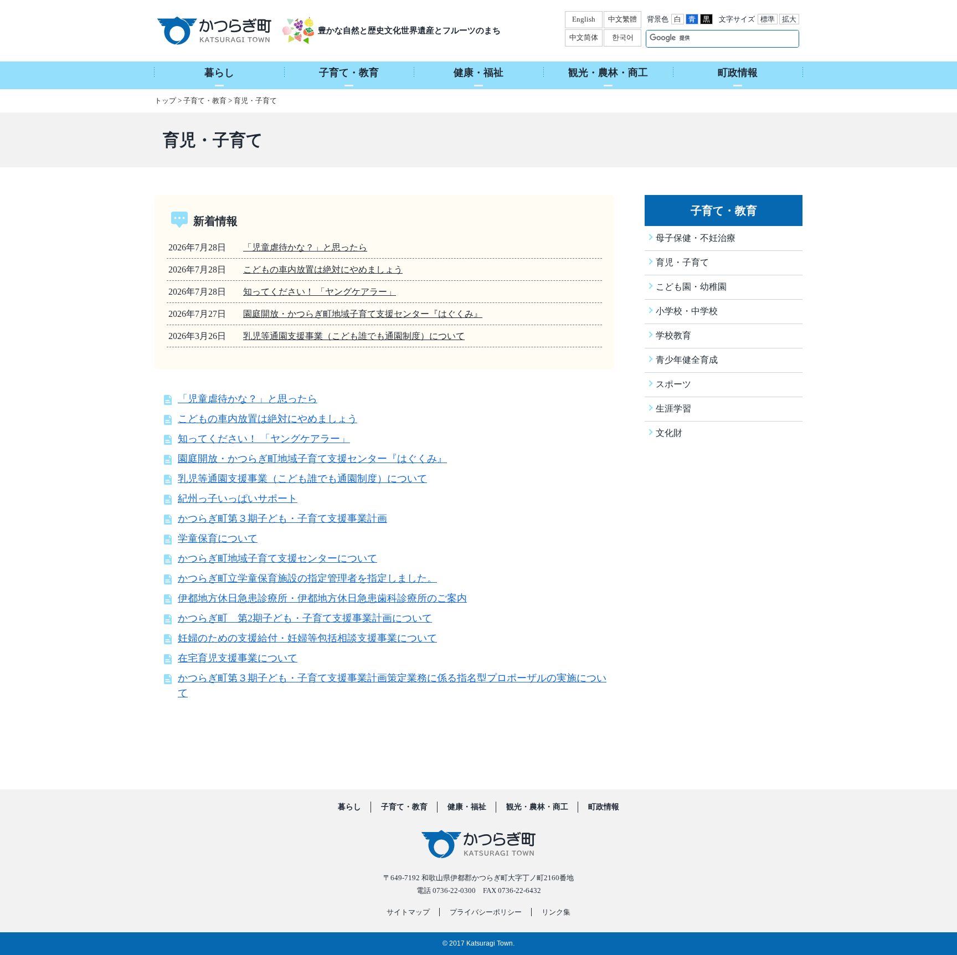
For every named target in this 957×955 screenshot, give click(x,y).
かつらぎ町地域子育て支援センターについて (277, 558)
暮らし (349, 807)
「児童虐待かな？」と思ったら (305, 247)
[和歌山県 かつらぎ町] (228, 30)
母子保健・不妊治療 (695, 238)
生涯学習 (673, 408)
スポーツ (673, 384)
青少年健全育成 (687, 359)
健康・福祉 (466, 807)
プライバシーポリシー (486, 912)
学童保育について (218, 538)
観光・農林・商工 (537, 807)
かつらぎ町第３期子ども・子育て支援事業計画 (282, 518)
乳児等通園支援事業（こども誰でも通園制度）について (354, 336)
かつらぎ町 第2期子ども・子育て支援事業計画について (305, 618)
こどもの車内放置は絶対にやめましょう (323, 269)
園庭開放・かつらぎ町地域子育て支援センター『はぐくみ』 (362, 314)
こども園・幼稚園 (691, 286)
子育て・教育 (205, 100)
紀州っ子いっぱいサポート (237, 498)
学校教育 (673, 335)
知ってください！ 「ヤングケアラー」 (319, 291)
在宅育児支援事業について (237, 658)
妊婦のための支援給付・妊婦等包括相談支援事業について (307, 638)
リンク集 (556, 912)
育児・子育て (255, 100)
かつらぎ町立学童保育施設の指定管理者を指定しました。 (307, 578)
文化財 (669, 433)
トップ (165, 100)
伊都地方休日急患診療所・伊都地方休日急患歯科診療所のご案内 (322, 598)
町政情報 (603, 807)
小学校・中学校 (687, 311)
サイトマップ (408, 912)
